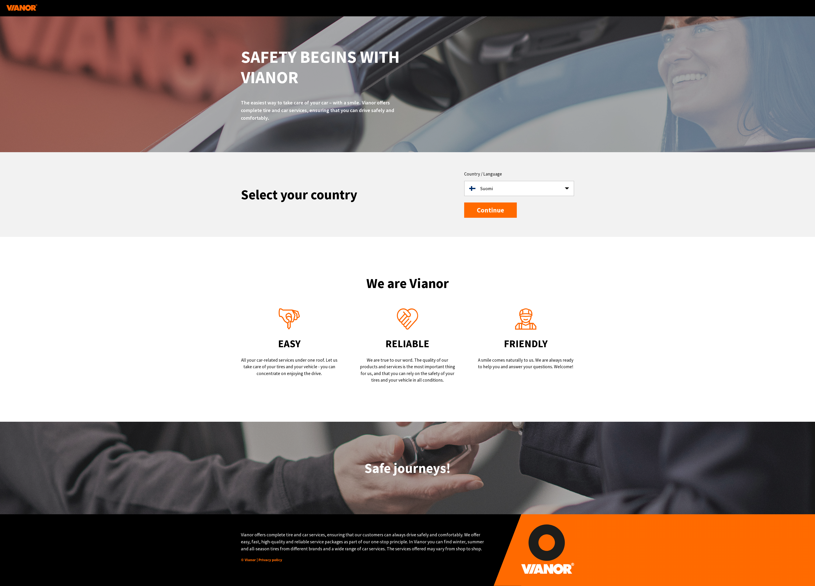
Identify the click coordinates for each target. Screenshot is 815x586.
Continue (490, 210)
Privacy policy (270, 559)
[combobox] (519, 188)
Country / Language (483, 174)
